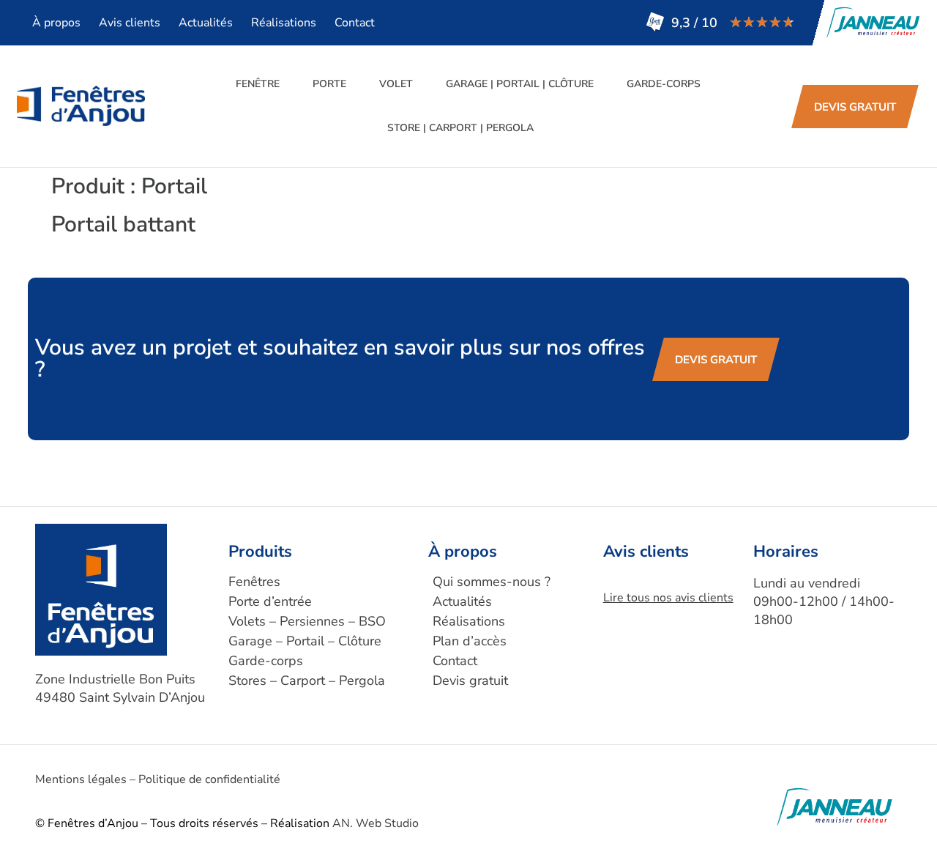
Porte (329, 84)
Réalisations (283, 23)
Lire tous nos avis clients (668, 598)
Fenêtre (258, 84)
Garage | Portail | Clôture (520, 84)
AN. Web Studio (375, 823)
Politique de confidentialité (209, 779)
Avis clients (129, 23)
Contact (355, 23)
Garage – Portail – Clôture (304, 641)
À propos (56, 23)
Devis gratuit (470, 680)
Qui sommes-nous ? (491, 581)
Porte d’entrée (270, 601)
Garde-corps (664, 84)
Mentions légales (81, 779)
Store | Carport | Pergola (460, 128)
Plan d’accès (470, 641)
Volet (396, 84)
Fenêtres (254, 581)
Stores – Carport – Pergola (306, 680)
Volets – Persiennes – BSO (307, 621)
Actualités (206, 23)
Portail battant (123, 225)
